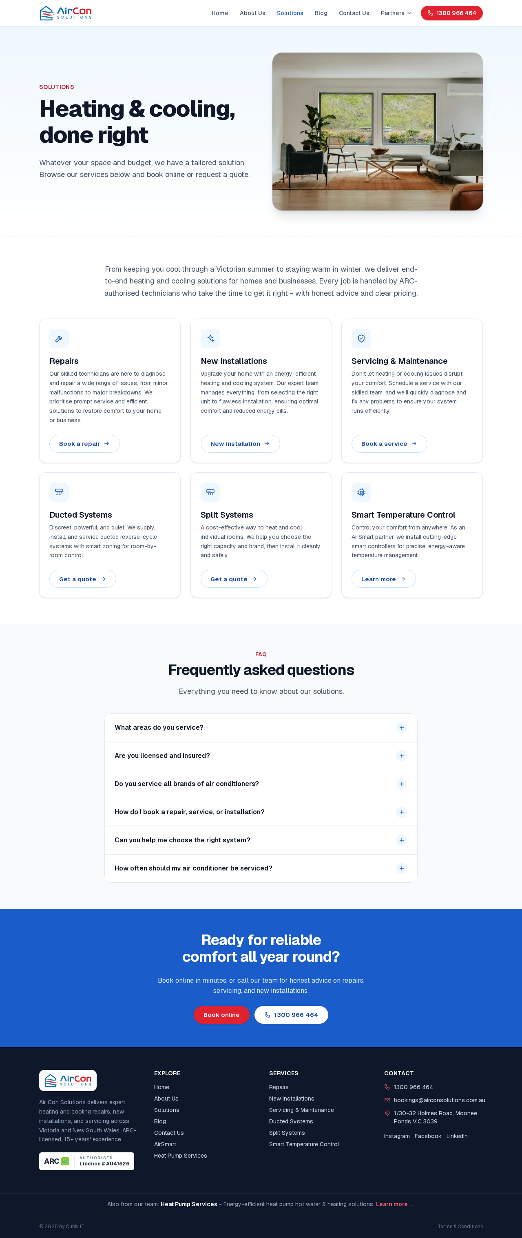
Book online (221, 1015)
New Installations (291, 1098)
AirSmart (165, 1144)
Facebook (428, 1136)
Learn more (378, 579)
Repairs (279, 1087)
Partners (393, 13)
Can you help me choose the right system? (182, 840)
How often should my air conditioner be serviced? (193, 868)
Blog (321, 13)
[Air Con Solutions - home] (65, 13)
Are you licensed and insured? (162, 755)
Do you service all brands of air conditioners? (187, 784)
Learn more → (395, 1204)
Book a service (384, 443)
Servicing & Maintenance (301, 1110)
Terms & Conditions (460, 1226)
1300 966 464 (456, 13)
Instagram (397, 1136)
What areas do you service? (159, 727)
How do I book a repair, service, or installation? (190, 812)
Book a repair (79, 443)
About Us (252, 13)
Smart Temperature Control (304, 1144)
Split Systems (287, 1132)
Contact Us (354, 13)
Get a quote (77, 579)
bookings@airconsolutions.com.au (438, 1100)
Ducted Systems (291, 1121)
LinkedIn (457, 1136)
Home (220, 13)
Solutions (290, 13)
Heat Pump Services (180, 1155)
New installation (235, 443)
